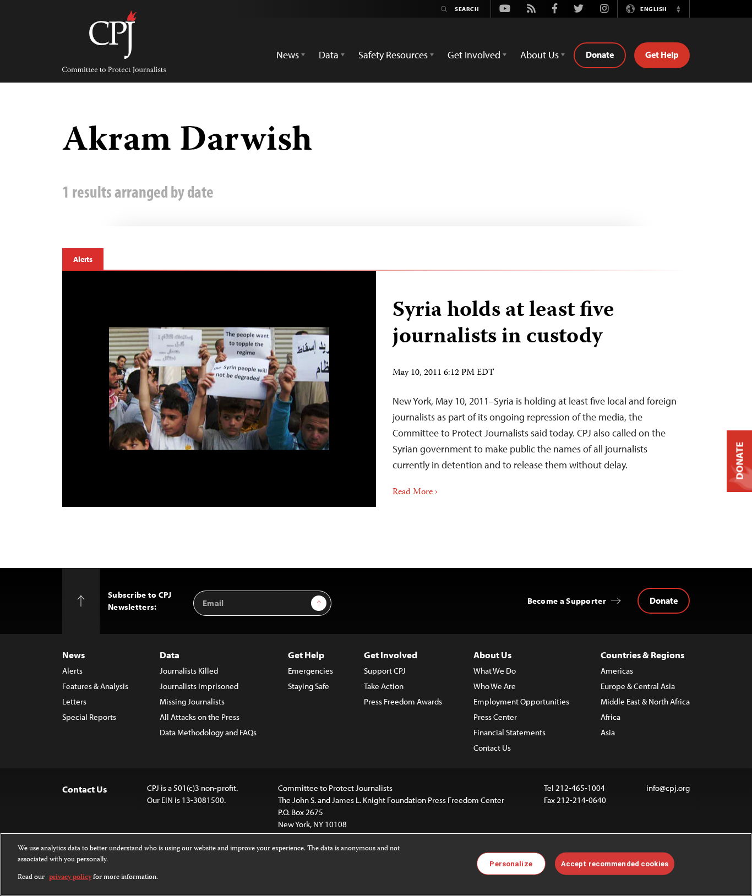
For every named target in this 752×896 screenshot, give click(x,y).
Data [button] (329, 54)
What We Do (494, 670)
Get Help (662, 54)
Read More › (415, 492)
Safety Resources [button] (393, 54)
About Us (492, 654)
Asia (608, 732)
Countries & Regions (642, 654)
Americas (617, 670)
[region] (376, 864)
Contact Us (492, 747)
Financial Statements (509, 732)
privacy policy (70, 877)
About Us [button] (539, 54)
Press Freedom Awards (403, 701)
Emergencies (310, 670)
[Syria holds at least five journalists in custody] (219, 388)
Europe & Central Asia (638, 686)
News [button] (287, 54)
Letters (74, 701)
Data (169, 654)
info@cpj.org (668, 788)
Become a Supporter (566, 600)
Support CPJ (385, 670)
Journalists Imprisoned (199, 686)
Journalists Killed (189, 670)
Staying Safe (308, 686)
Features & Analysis (95, 686)
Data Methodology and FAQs (208, 732)
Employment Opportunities (521, 701)
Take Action (384, 686)
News (73, 654)
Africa (610, 717)
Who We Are (494, 686)
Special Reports (89, 717)
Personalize (510, 863)
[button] (678, 9)
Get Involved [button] (474, 54)
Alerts (82, 259)
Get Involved (390, 654)
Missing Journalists (192, 701)
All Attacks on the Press (199, 717)
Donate (600, 54)
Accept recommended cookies (614, 863)
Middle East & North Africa (645, 701)
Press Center (495, 717)
